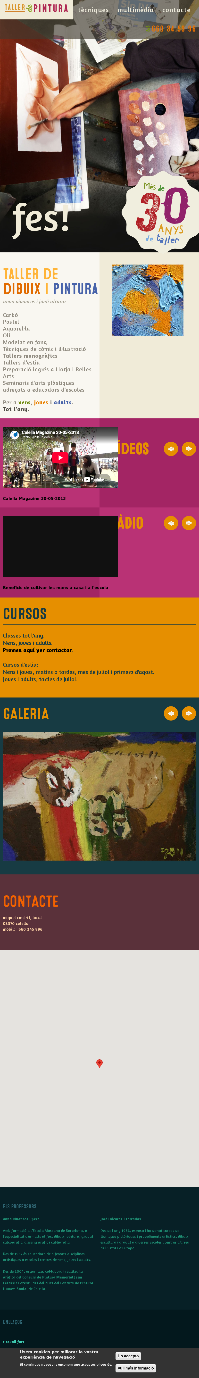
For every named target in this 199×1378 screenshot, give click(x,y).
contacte (176, 10)
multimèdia (135, 10)
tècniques (93, 10)
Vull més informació (136, 1368)
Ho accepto (128, 1356)
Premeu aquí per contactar (37, 650)
